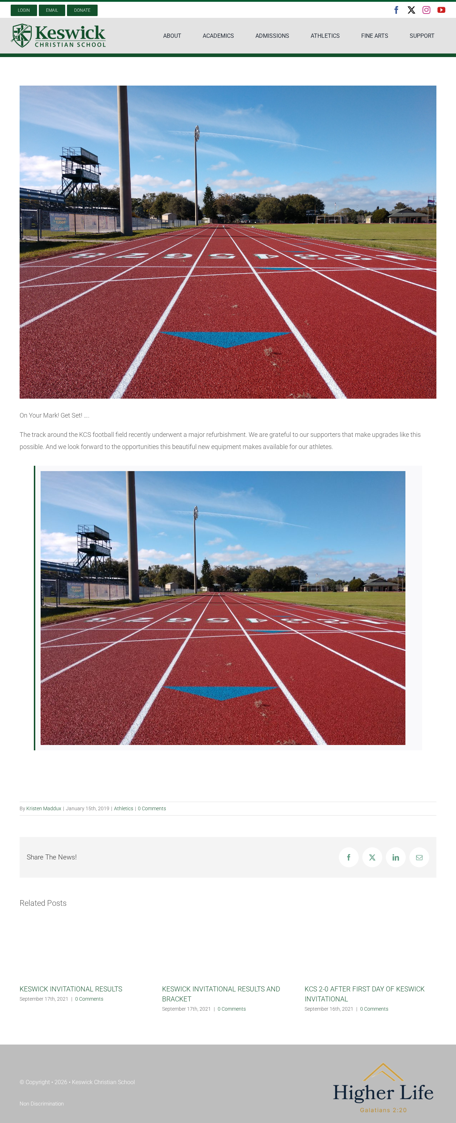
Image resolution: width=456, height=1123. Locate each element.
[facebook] (396, 10)
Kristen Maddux (43, 808)
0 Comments (152, 808)
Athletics (123, 808)
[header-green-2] (58, 26)
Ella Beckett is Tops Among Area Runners (366, 1036)
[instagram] (426, 10)
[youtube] (441, 10)
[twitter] (411, 10)
